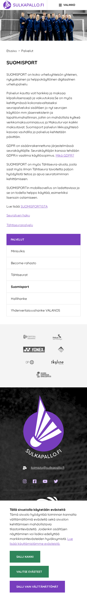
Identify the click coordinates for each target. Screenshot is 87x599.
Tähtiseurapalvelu (19, 225)
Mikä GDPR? (65, 155)
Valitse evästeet (29, 572)
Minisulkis (18, 251)
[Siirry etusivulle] (43, 426)
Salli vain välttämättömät (37, 586)
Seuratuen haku (18, 215)
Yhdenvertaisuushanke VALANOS (35, 310)
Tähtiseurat (19, 275)
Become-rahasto (23, 263)
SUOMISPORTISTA (34, 206)
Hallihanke (19, 299)
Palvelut (17, 239)
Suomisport (20, 287)
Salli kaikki (25, 557)
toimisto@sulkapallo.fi (47, 467)
